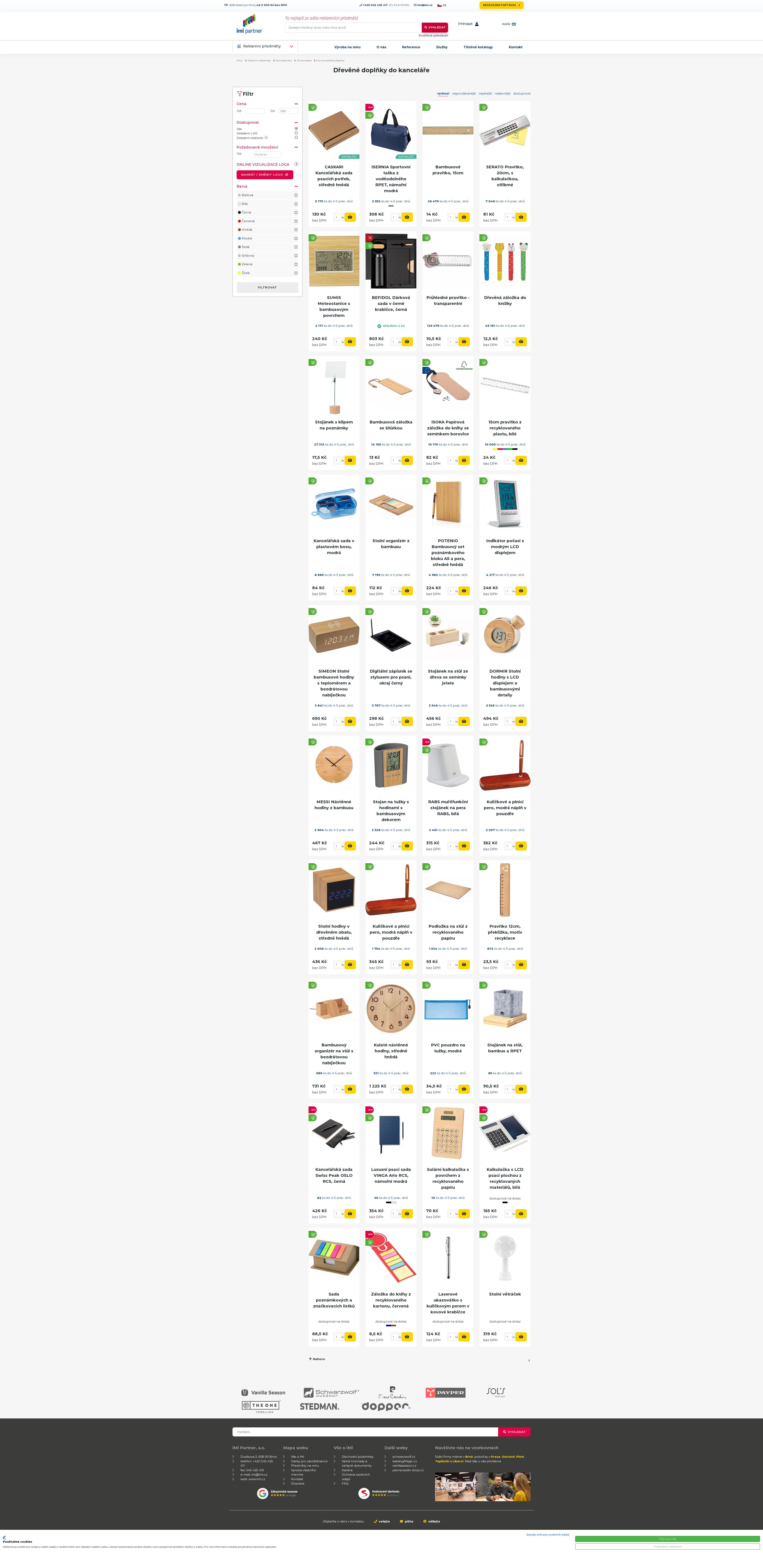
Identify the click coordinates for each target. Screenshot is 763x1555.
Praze (495, 1457)
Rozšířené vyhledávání (433, 35)
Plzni (520, 1457)
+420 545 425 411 (374, 5)
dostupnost (522, 93)
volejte (384, 1521)
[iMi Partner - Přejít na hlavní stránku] (249, 24)
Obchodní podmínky (357, 1457)
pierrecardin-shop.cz (408, 1470)
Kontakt (516, 47)
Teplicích (442, 1461)
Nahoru (318, 1359)
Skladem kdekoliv (250, 138)
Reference (411, 47)
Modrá (247, 238)
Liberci (458, 1461)
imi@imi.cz (424, 5)
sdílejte (433, 1521)
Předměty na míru (305, 1465)
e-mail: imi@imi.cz (253, 1474)
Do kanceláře (304, 60)
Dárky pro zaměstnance (309, 1461)
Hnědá (247, 229)
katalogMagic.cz (404, 1461)
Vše (239, 129)
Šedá (245, 247)
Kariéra (347, 1470)
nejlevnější (502, 93)
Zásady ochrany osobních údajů (547, 1534)
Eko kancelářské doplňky (330, 60)
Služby (442, 47)
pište (408, 1521)
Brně (469, 1457)
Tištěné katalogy (478, 47)
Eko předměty (284, 60)
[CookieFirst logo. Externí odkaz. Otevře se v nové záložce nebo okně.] (4, 1538)
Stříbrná (248, 255)
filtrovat (267, 287)
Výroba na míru (347, 47)
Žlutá (246, 273)
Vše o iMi (297, 1457)
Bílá (245, 204)
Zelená (247, 264)
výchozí (443, 93)
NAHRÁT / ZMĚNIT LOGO (262, 174)
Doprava (297, 1483)
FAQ (345, 1483)
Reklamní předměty (262, 46)
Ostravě (508, 1457)
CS (444, 5)
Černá (246, 212)
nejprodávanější (464, 93)
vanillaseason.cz (404, 1465)
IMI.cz (239, 60)
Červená (248, 221)
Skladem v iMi (247, 133)
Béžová (247, 195)
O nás (381, 47)
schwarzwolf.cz (403, 1457)
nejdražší (485, 93)
